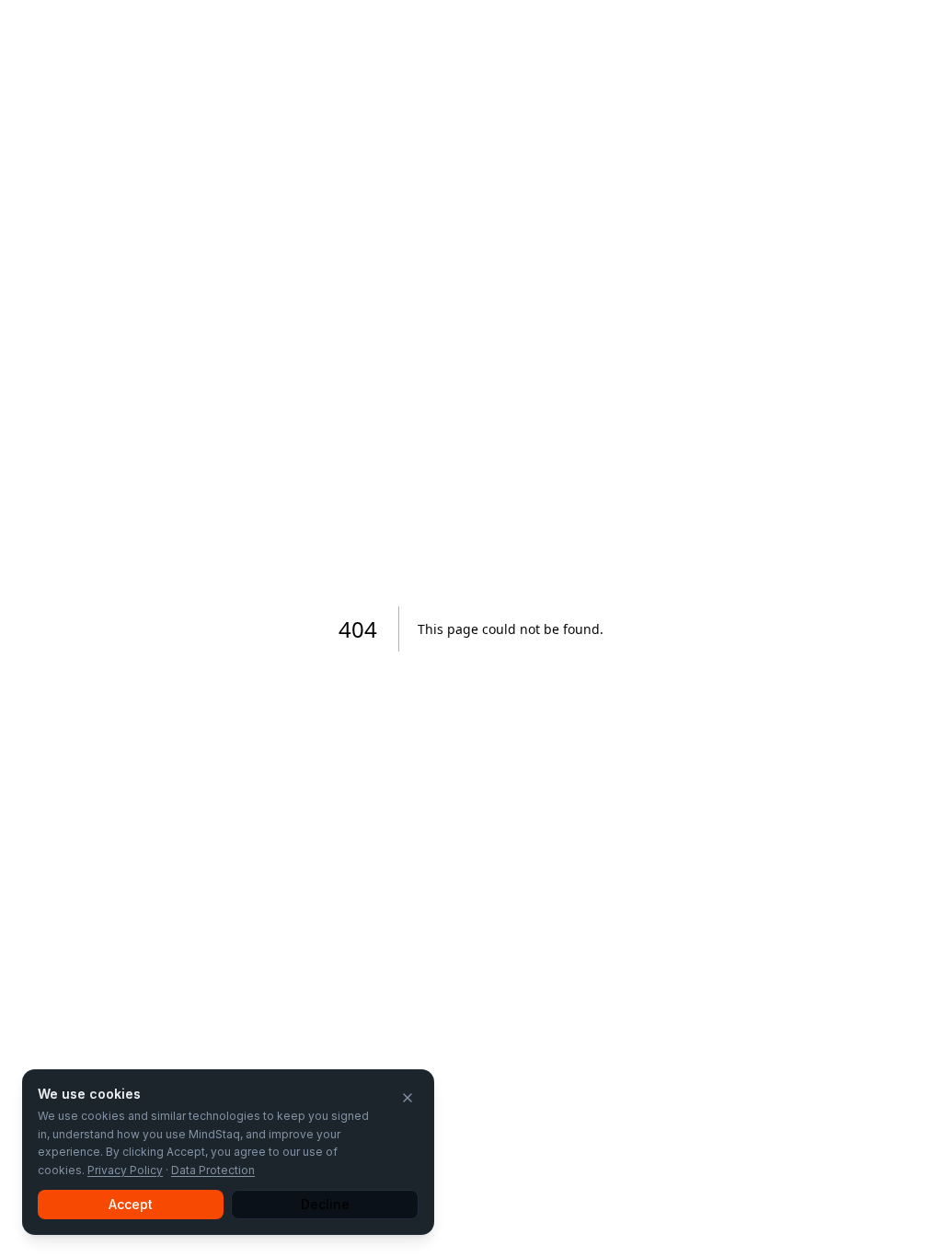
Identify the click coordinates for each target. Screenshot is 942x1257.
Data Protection (213, 1170)
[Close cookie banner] (407, 1098)
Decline (325, 1204)
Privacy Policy (125, 1170)
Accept (131, 1204)
